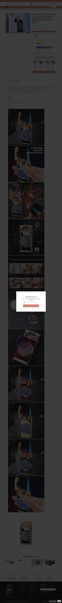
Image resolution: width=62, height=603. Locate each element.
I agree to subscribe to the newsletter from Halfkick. (31, 307)
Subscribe (31, 305)
